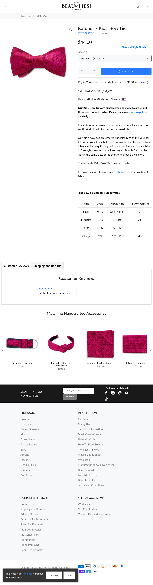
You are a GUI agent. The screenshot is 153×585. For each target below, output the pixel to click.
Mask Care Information (91, 434)
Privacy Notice (29, 514)
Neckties (25, 424)
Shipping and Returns (32, 509)
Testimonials (27, 539)
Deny (69, 575)
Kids (23, 434)
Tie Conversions (30, 534)
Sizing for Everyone (31, 524)
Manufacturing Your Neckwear (96, 464)
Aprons (24, 454)
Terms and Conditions (91, 485)
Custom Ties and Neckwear (94, 514)
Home (22, 16)
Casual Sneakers (30, 444)
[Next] (150, 349)
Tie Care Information (90, 429)
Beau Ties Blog (87, 480)
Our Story (84, 419)
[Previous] (3, 349)
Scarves (25, 470)
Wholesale (84, 459)
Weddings (84, 504)
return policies (139, 112)
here (121, 172)
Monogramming (29, 544)
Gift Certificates (87, 509)
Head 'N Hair (28, 464)
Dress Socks (27, 439)
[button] (86, 33)
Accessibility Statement (34, 519)
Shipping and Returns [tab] (47, 266)
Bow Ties (25, 419)
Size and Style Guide (134, 47)
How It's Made (86, 439)
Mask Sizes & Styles (90, 454)
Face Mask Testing (89, 475)
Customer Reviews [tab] (16, 266)
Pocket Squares (29, 429)
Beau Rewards (86, 470)
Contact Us (27, 504)
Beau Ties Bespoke (31, 549)
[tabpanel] (76, 286)
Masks (24, 459)
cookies (28, 573)
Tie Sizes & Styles (88, 449)
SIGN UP (70, 396)
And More (26, 475)
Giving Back (85, 424)
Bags (23, 449)
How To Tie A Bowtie (90, 444)
